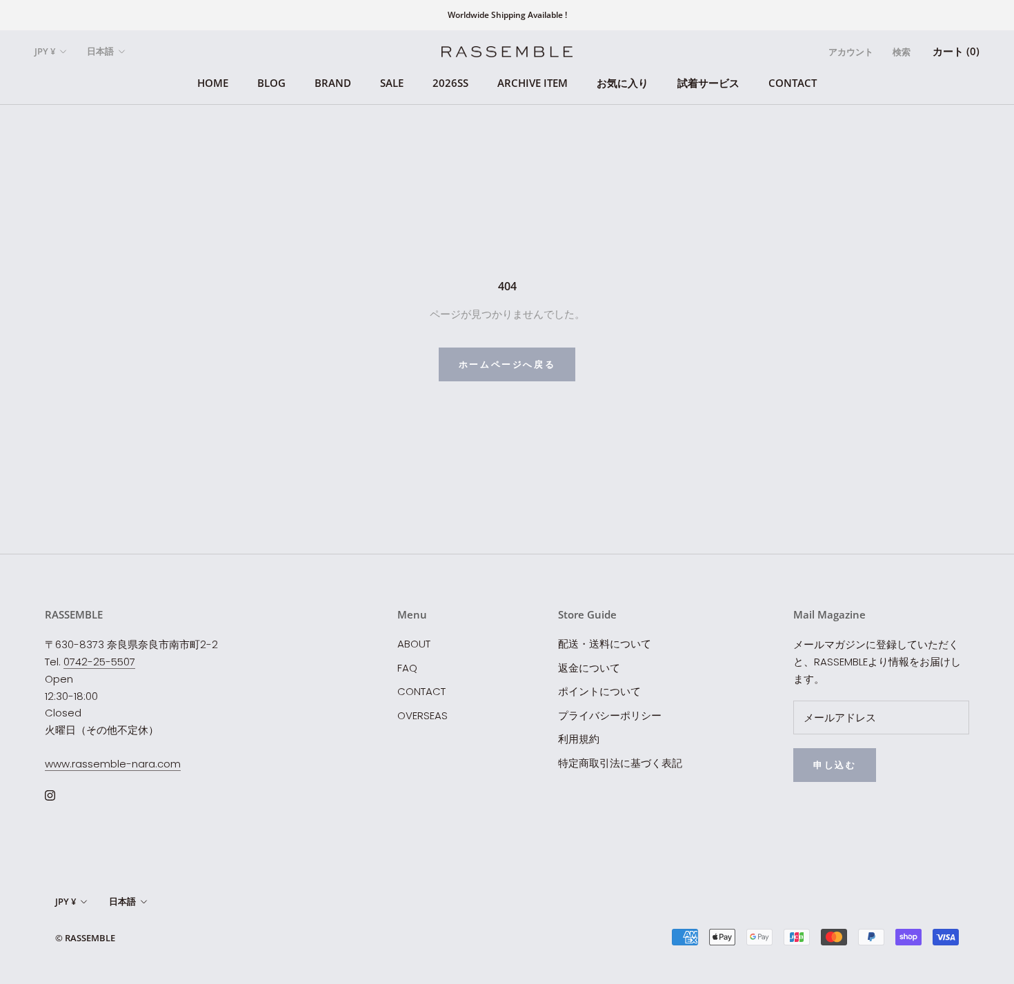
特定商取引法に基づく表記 (620, 763)
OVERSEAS (422, 715)
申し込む (834, 765)
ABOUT (413, 643)
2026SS (450, 83)
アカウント (850, 52)
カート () (956, 51)
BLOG (271, 83)
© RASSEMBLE (85, 938)
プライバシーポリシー (610, 715)
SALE (392, 83)
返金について (589, 668)
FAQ (407, 668)
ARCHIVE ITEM (532, 83)
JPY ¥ (44, 51)
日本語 (100, 51)
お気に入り (622, 83)
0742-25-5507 (99, 661)
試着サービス (708, 83)
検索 (902, 52)
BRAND (333, 83)
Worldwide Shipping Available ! (507, 15)
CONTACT (792, 83)
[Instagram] (50, 795)
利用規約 (578, 739)
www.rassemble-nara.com (113, 763)
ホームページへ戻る (507, 364)
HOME (212, 83)
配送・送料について (604, 643)
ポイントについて (599, 691)
